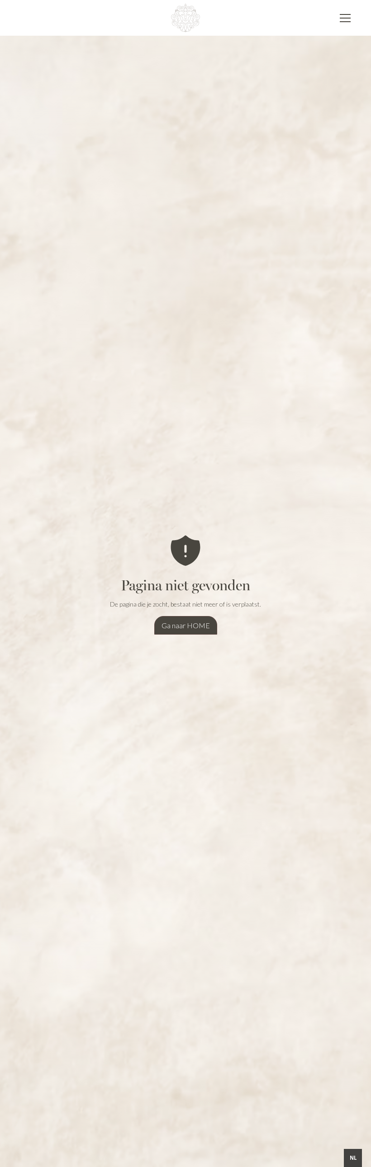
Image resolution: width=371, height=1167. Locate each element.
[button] (343, 18)
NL (353, 1157)
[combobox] (353, 1158)
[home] (185, 18)
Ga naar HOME (186, 625)
